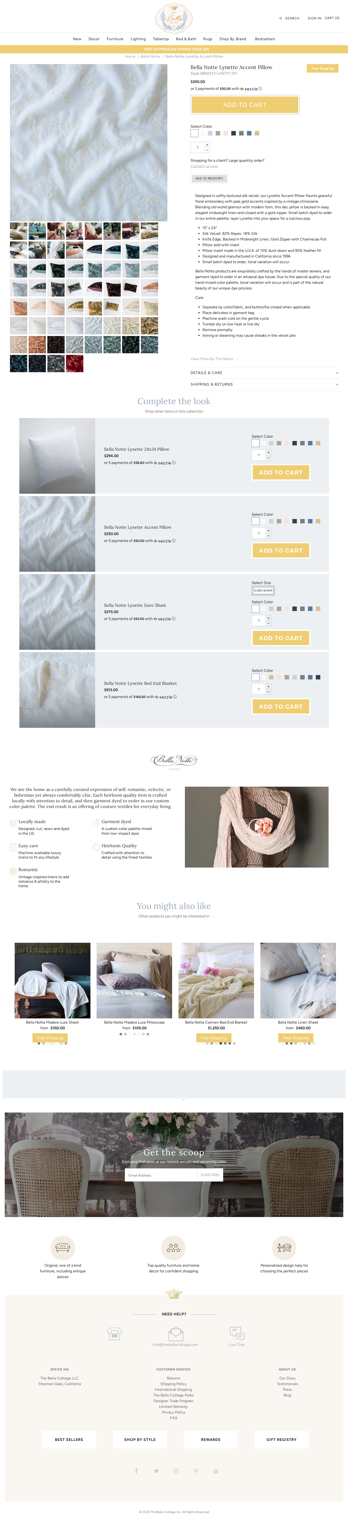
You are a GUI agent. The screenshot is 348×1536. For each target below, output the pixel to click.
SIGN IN (314, 18)
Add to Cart (245, 104)
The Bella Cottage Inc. (166, 1512)
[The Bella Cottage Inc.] (174, 5)
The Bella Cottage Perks (173, 1395)
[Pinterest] (195, 1472)
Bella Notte (150, 56)
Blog (287, 1395)
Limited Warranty (173, 1406)
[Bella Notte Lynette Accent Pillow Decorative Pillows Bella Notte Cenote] (18, 363)
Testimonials (287, 1384)
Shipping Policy (174, 1384)
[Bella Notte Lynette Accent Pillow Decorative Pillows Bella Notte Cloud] (93, 344)
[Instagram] (175, 1472)
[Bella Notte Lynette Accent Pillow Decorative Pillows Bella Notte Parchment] (130, 325)
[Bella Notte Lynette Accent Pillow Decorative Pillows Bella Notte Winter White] (112, 325)
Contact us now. (204, 166)
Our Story (287, 1378)
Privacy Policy (173, 1412)
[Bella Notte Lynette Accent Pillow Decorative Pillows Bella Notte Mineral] (149, 344)
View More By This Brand (212, 359)
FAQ (173, 1418)
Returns (173, 1378)
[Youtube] (215, 1472)
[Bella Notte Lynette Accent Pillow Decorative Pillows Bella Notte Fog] (56, 363)
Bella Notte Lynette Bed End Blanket (140, 683)
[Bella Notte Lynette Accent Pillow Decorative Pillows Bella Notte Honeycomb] (149, 325)
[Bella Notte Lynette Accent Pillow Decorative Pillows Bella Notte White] (88, 142)
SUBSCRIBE (210, 1175)
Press (287, 1389)
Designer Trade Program (173, 1401)
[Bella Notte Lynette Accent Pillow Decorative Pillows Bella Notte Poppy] (74, 363)
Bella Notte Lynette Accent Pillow (137, 527)
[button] (265, 88)
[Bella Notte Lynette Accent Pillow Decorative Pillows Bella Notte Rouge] (37, 344)
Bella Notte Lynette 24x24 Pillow (136, 449)
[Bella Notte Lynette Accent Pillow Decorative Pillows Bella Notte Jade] (130, 344)
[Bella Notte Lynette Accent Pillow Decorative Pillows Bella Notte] (18, 231)
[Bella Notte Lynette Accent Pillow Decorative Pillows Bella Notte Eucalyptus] (112, 344)
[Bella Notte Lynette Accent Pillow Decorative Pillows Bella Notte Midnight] (37, 363)
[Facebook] (136, 1472)
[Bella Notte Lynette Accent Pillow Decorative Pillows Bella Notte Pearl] (18, 344)
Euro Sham (263, 590)
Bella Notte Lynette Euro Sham (135, 605)
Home (130, 56)
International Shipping (173, 1389)
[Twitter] (156, 1472)
